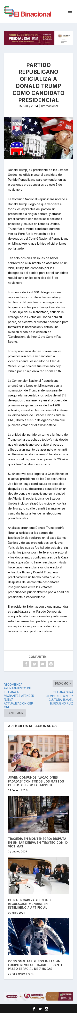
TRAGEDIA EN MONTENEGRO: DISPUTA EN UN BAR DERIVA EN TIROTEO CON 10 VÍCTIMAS (38, 842)
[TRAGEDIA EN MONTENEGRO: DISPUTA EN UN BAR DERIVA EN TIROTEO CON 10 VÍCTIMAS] (38, 814)
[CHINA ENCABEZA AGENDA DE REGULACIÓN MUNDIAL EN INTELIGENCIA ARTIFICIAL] (38, 875)
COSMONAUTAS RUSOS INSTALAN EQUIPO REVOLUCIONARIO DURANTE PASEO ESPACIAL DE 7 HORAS (35, 964)
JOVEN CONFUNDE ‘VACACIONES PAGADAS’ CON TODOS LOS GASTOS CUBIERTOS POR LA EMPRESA (36, 781)
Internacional (49, 106)
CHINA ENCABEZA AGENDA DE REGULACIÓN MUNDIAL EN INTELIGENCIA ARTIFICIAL (30, 903)
